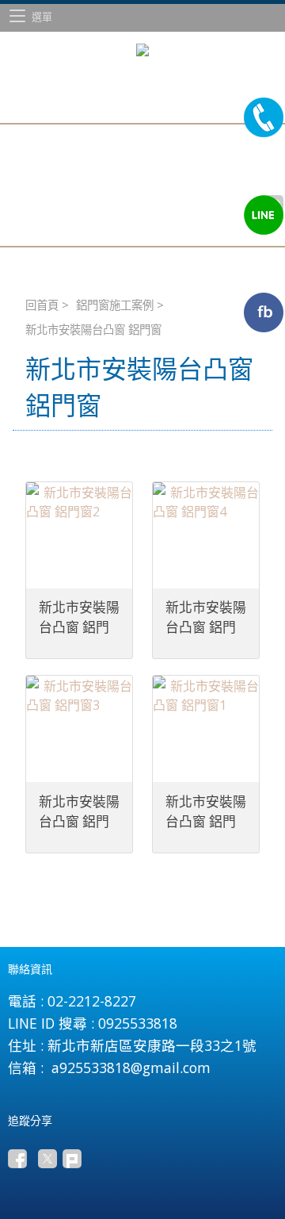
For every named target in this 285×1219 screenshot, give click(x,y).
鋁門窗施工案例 (115, 304)
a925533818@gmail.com (131, 1067)
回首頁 (42, 304)
